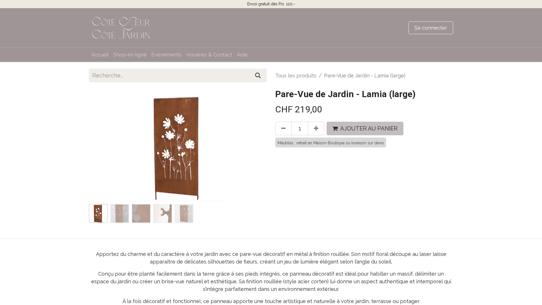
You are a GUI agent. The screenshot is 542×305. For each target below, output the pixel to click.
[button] (102, 145)
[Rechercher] (258, 75)
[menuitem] (100, 55)
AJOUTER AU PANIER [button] (368, 128)
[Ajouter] (316, 128)
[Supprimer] (283, 128)
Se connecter (430, 28)
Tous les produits (295, 76)
